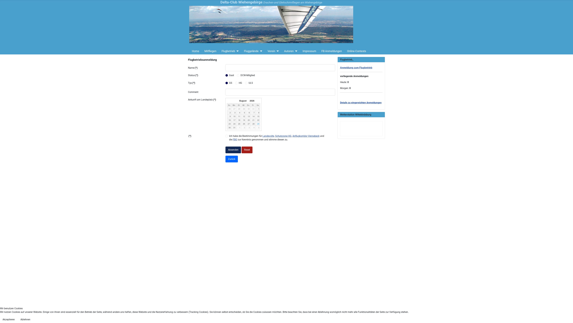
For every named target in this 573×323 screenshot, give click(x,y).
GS (230, 82)
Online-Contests (356, 51)
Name (193, 67)
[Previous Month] (228, 100)
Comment (193, 92)
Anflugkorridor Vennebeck (305, 136)
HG (240, 82)
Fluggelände (251, 51)
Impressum (309, 51)
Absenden (233, 149)
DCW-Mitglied (248, 75)
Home (195, 51)
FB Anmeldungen (331, 51)
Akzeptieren (9, 319)
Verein (271, 51)
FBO (235, 139)
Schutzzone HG (283, 136)
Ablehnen (25, 319)
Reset (247, 149)
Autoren (289, 51)
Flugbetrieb (228, 51)
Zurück (231, 159)
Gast (231, 75)
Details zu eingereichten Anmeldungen (361, 102)
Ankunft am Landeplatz (202, 99)
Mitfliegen (210, 51)
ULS (251, 82)
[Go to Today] (232, 100)
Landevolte (268, 136)
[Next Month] (258, 100)
